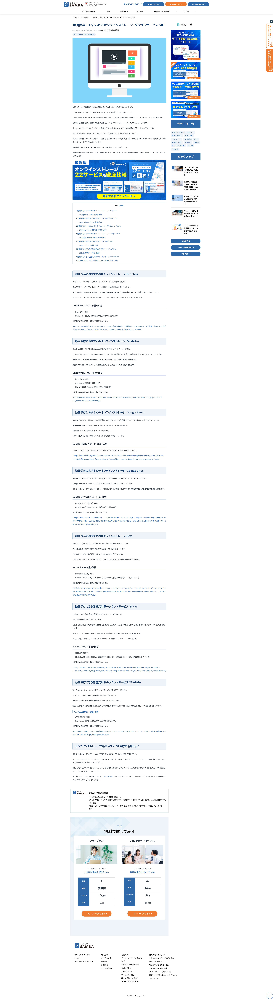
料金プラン (124, 11)
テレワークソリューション (84, 961)
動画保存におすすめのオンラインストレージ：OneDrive (97, 218)
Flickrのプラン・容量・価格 (89, 253)
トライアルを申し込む (142, 913)
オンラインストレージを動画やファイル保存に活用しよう (97, 260)
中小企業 (189, 136)
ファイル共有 (177, 136)
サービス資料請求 (128, 974)
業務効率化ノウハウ (192, 139)
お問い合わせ (126, 968)
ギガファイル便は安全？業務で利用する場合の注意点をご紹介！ (191, 215)
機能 (108, 11)
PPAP (188, 142)
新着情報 (104, 965)
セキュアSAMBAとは (88, 11)
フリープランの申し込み (130, 981)
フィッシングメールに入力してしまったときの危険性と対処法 (191, 171)
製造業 (176, 149)
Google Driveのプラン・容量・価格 (92, 237)
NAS (197, 142)
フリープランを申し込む (96, 913)
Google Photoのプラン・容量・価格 (93, 230)
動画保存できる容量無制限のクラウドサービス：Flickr (96, 249)
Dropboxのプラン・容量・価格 (91, 214)
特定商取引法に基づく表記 (159, 965)
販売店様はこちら (199, 4)
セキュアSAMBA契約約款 (158, 968)
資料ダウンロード (177, 4)
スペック (78, 958)
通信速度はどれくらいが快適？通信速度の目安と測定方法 (191, 200)
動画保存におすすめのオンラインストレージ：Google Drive (98, 233)
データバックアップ (179, 146)
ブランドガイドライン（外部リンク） (131, 959)
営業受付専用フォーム (157, 954)
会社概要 (124, 954)
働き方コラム (177, 142)
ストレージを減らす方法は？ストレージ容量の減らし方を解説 (191, 229)
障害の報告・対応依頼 (129, 978)
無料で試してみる (154, 4)
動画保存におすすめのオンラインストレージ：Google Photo (99, 226)
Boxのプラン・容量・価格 (89, 245)
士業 (191, 146)
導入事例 (140, 11)
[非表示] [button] (121, 205)
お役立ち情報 (106, 958)
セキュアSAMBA (107, 776)
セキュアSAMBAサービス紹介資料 (161, 958)
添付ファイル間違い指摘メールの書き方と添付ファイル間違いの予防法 (191, 186)
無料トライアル (126, 971)
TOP (75, 17)
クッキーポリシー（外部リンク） (160, 971)
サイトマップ (153, 978)
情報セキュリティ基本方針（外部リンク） (163, 975)
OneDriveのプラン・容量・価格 (91, 222)
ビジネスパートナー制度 (130, 964)
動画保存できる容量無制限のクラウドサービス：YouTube (98, 256)
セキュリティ (177, 139)
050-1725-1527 (134, 4)
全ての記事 (84, 17)
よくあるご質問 (106, 968)
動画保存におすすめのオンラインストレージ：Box (95, 241)
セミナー (104, 961)
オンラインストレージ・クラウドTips (84, 34)
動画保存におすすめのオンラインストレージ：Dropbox (96, 210)
